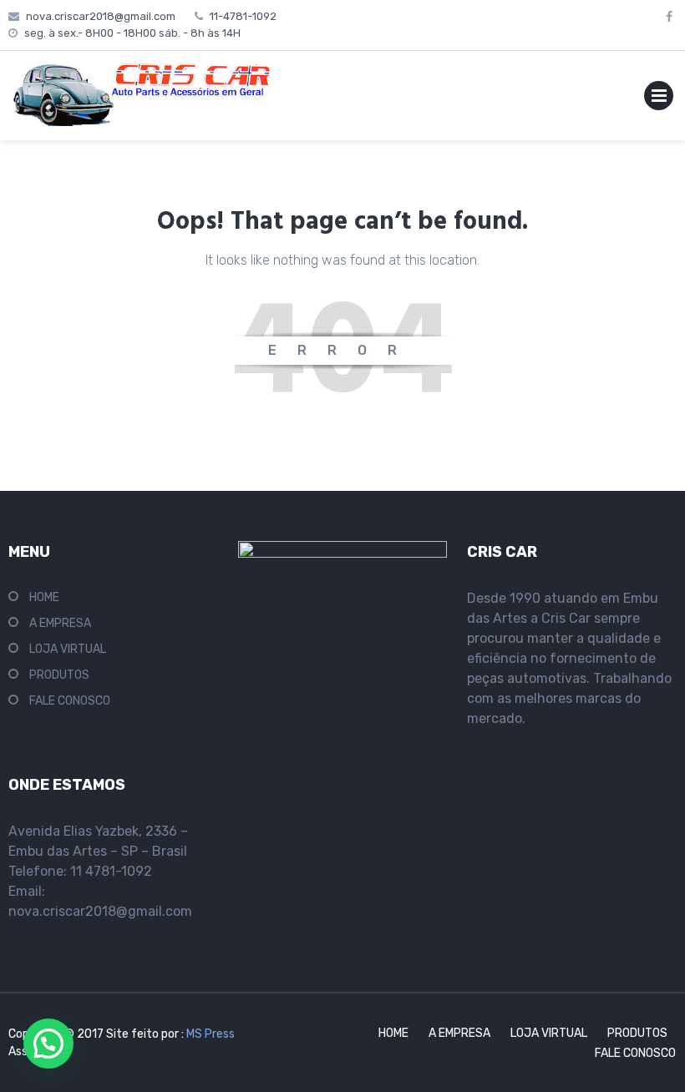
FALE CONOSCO (69, 701)
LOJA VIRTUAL (67, 649)
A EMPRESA (60, 623)
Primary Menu (658, 99)
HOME (44, 597)
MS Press (210, 1034)
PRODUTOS (59, 675)
